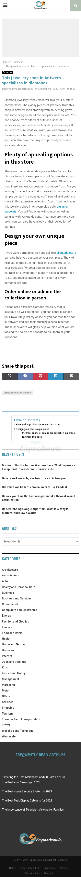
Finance (7, 627)
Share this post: (33, 436)
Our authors (49, 868)
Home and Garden (14, 644)
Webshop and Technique (17, 730)
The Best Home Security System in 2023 (27, 791)
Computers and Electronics (19, 609)
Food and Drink (12, 633)
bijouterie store (66, 252)
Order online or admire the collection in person (50, 433)
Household (9, 650)
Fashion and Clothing (15, 621)
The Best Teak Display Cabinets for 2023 (27, 800)
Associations (10, 575)
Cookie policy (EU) (29, 868)
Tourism (7, 713)
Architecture (10, 569)
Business (7, 72)
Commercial (10, 604)
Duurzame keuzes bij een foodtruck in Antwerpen (34, 478)
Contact (48, 873)
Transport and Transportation (21, 719)
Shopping (8, 707)
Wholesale (9, 736)
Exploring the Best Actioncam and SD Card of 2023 (33, 777)
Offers (6, 696)
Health (6, 638)
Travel (6, 725)
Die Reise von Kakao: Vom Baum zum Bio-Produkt (34, 487)
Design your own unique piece (32, 429)
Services (7, 702)
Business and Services (16, 598)
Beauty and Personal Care (18, 587)
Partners (64, 868)
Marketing (8, 684)
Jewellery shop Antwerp (17, 393)
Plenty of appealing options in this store (38, 424)
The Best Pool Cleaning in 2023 (21, 782)
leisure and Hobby (13, 673)
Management (10, 679)
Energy (6, 615)
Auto (5, 581)
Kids (5, 667)
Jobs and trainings (14, 661)
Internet (7, 656)
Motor (6, 690)
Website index (32, 873)
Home (12, 868)
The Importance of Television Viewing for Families (33, 809)
